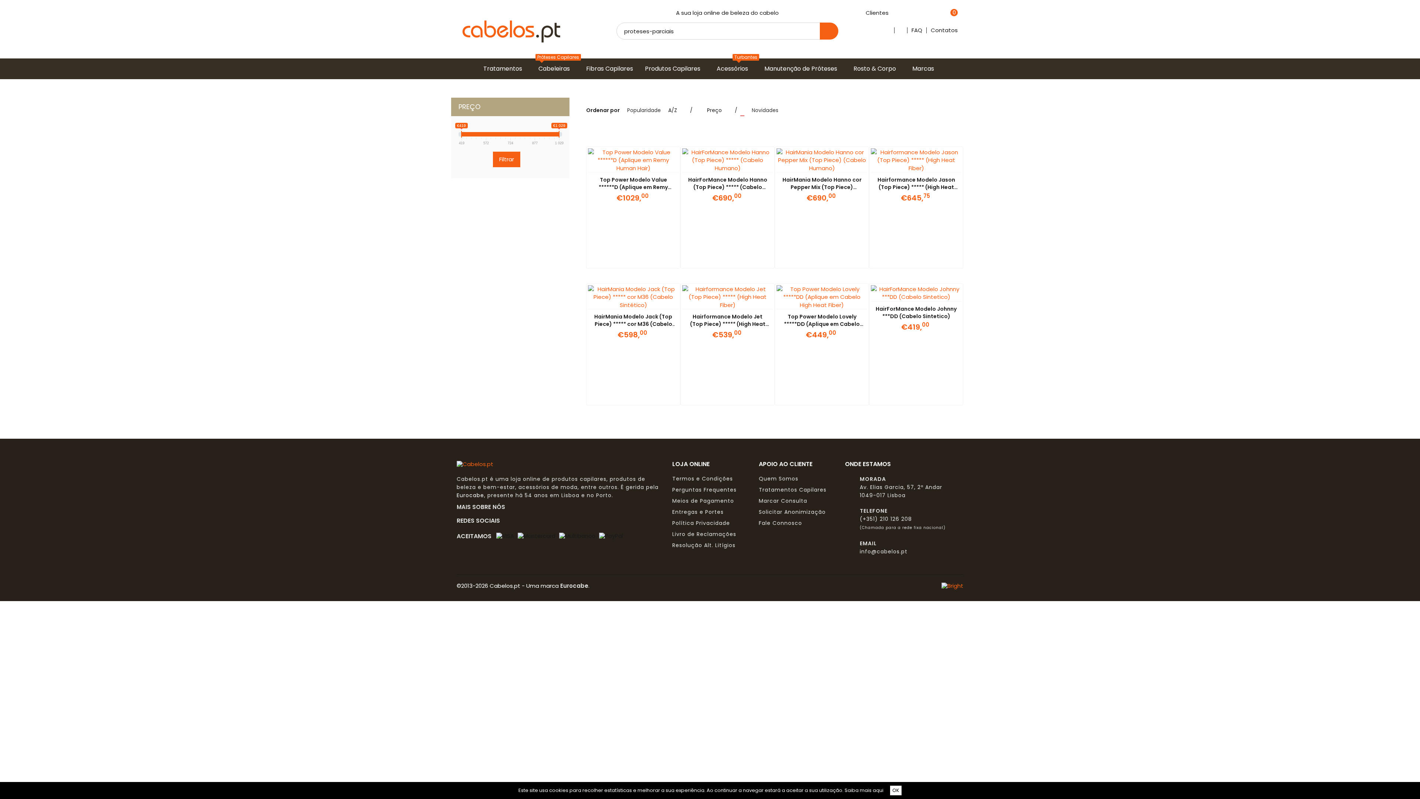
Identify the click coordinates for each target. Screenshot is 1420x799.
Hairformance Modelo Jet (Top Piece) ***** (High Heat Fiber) (727, 324)
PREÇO (469, 106)
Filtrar (506, 159)
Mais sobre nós (483, 506)
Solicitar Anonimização (792, 512)
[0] (945, 13)
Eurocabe (470, 495)
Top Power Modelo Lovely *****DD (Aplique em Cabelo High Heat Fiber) (822, 324)
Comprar (624, 259)
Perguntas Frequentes (704, 489)
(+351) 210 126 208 (886, 519)
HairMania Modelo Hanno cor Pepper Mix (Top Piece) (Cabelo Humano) (822, 187)
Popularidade (644, 110)
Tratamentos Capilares (792, 489)
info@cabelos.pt (883, 551)
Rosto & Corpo (876, 68)
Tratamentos (504, 68)
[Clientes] (892, 13)
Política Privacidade (701, 523)
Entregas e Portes (698, 512)
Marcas (924, 68)
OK (895, 790)
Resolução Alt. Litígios (704, 545)
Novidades (765, 110)
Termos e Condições (702, 478)
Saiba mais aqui (864, 790)
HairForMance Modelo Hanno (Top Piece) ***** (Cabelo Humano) (727, 187)
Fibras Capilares (611, 68)
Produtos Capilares (674, 68)
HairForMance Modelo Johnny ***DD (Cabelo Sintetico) (916, 312)
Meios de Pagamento (703, 501)
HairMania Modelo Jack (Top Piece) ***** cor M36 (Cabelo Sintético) (633, 324)
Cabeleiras (555, 68)
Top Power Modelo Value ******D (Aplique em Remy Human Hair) (633, 187)
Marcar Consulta (783, 501)
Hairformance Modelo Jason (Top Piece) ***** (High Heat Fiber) (916, 187)
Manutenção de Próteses (802, 68)
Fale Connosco (780, 523)
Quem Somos (778, 478)
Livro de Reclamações (704, 534)
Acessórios (734, 68)
